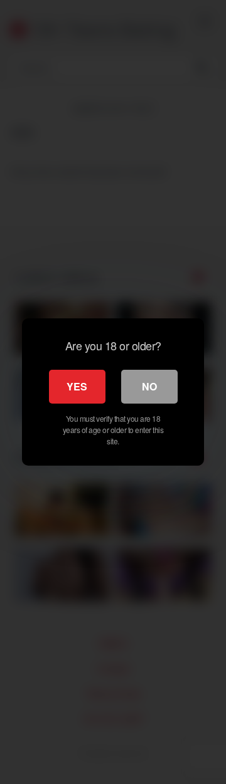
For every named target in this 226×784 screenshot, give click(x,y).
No (149, 386)
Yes (77, 386)
